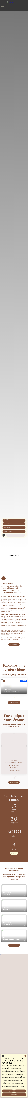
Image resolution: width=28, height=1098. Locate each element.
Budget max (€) (8, 531)
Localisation (7, 527)
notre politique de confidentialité (10, 1088)
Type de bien (7, 524)
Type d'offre (6, 519)
